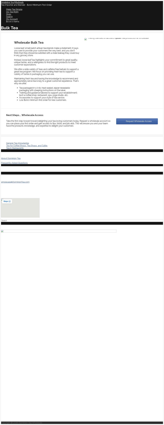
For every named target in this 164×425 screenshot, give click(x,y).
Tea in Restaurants (15, 148)
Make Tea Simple (14, 9)
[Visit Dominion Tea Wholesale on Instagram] (7, 169)
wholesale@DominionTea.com (15, 182)
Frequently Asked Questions (14, 163)
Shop (8, 14)
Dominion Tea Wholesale (12, 2)
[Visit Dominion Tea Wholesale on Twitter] (12, 169)
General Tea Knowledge (17, 143)
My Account (12, 19)
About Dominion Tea (10, 158)
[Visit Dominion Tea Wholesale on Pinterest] (2, 169)
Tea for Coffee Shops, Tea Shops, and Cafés (26, 145)
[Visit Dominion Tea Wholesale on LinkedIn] (16, 169)
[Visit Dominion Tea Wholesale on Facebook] (21, 169)
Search (9, 16)
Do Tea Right (12, 12)
